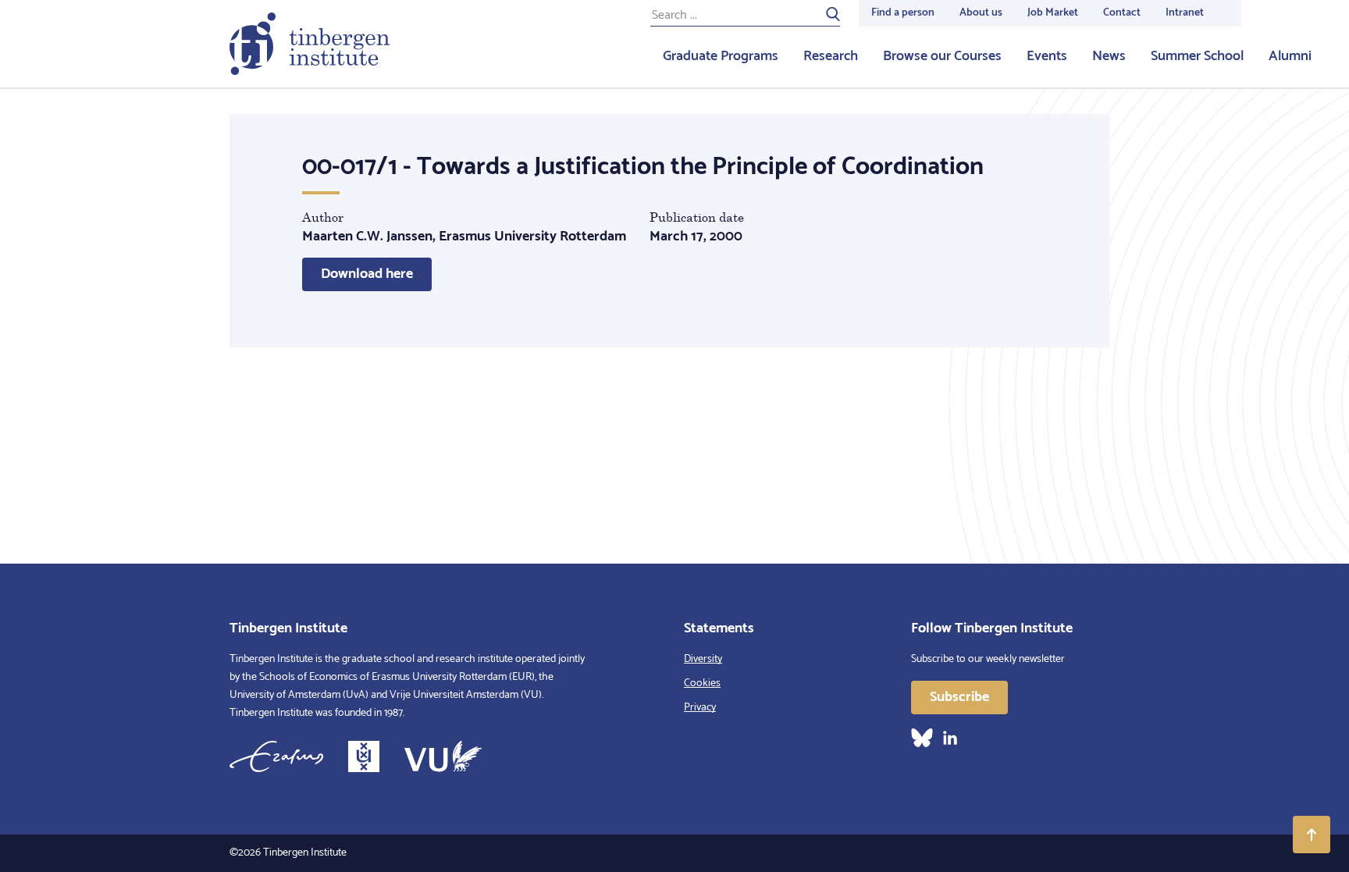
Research (830, 56)
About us (980, 13)
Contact (1122, 13)
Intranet (1185, 13)
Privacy (700, 708)
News (1109, 56)
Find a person (902, 13)
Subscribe (959, 697)
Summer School (1197, 56)
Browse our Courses (942, 56)
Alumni (1290, 56)
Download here (367, 274)
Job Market (1052, 13)
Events (1047, 56)
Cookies (702, 683)
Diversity (703, 659)
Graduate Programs (720, 56)
